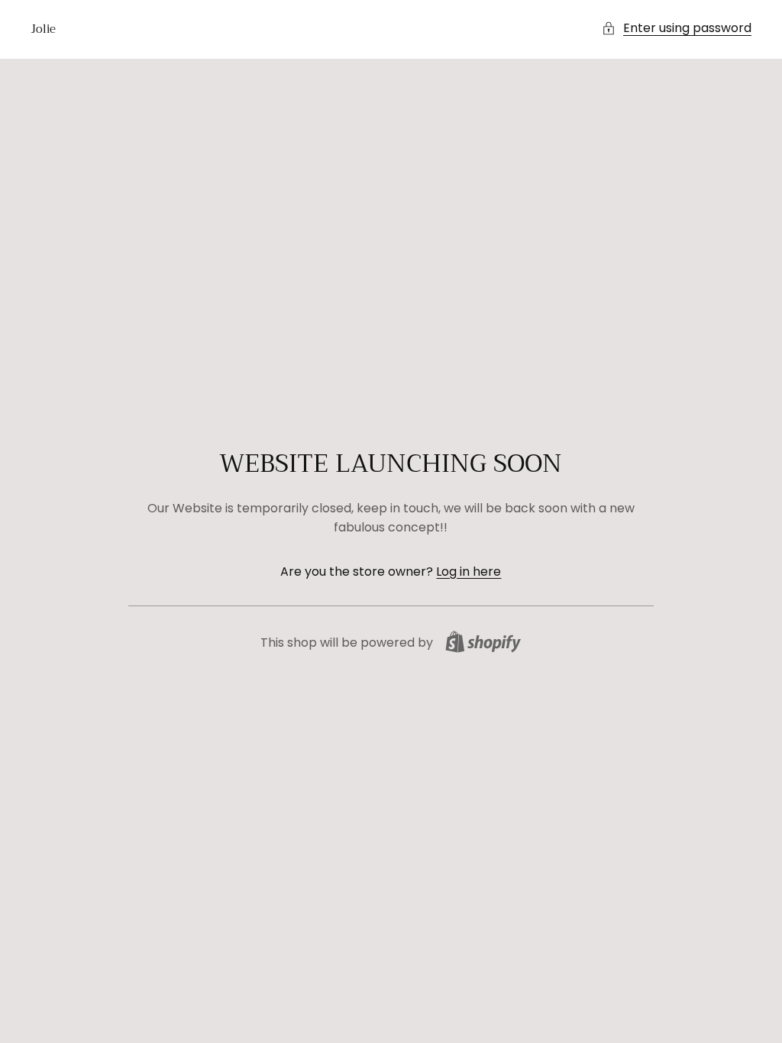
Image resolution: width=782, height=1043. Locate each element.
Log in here (468, 571)
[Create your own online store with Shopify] (483, 642)
